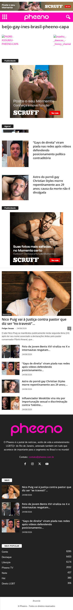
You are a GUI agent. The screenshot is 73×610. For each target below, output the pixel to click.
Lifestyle (6, 562)
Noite (4, 573)
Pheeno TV (7, 567)
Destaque (7, 314)
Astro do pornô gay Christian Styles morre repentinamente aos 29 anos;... (45, 383)
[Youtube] (47, 464)
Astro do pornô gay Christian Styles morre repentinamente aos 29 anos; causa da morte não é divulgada (51, 176)
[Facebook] (26, 464)
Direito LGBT (8, 583)
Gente (5, 552)
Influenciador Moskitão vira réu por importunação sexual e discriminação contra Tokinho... (44, 402)
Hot (3, 578)
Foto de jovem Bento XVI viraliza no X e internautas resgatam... (46, 348)
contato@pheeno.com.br (41, 457)
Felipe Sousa (8, 328)
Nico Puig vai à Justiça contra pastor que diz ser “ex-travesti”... (34, 321)
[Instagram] (33, 464)
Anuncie (36, 600)
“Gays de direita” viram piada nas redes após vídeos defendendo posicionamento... (46, 367)
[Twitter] (40, 464)
